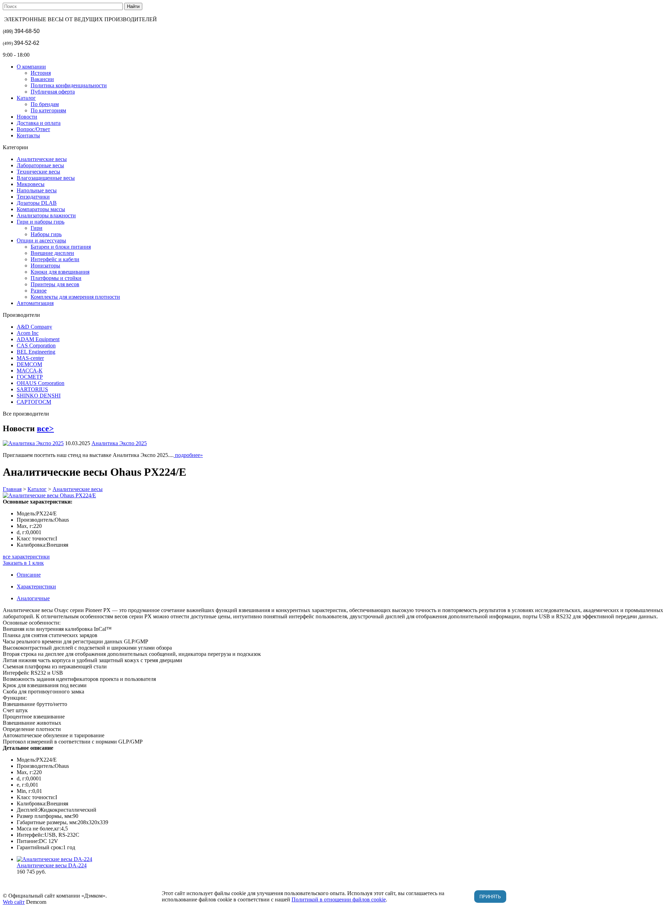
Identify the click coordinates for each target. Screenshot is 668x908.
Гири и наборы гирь (40, 222)
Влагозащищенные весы (46, 178)
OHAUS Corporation (40, 383)
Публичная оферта (53, 92)
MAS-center (30, 358)
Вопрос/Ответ (33, 129)
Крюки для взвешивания (60, 272)
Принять (490, 896)
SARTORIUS (32, 389)
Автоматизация (35, 303)
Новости (27, 117)
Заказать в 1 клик (23, 563)
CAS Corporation (36, 345)
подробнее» (188, 455)
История (41, 73)
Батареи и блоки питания (61, 247)
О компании (31, 67)
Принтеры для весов (55, 284)
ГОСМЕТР (30, 377)
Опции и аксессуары (41, 240)
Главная (12, 489)
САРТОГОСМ (34, 402)
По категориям (48, 110)
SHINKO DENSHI (39, 396)
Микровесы (31, 184)
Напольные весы (37, 190)
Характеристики (36, 586)
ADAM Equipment (38, 339)
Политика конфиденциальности (69, 85)
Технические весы (38, 172)
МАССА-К (29, 370)
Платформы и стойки (56, 278)
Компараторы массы (41, 209)
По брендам (45, 104)
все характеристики (26, 557)
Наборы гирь (46, 234)
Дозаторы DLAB (37, 203)
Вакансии (42, 79)
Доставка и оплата (39, 123)
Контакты (28, 135)
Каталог (26, 98)
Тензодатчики (33, 197)
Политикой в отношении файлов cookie (339, 899)
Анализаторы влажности (46, 215)
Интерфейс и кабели (55, 259)
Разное (39, 291)
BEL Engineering (36, 352)
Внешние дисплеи (52, 253)
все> (45, 428)
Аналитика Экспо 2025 (119, 443)
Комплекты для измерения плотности (75, 297)
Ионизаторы (45, 265)
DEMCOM (29, 364)
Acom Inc (28, 333)
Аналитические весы (42, 159)
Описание (29, 575)
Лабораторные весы (40, 165)
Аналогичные (33, 598)
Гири (36, 228)
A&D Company (34, 327)
